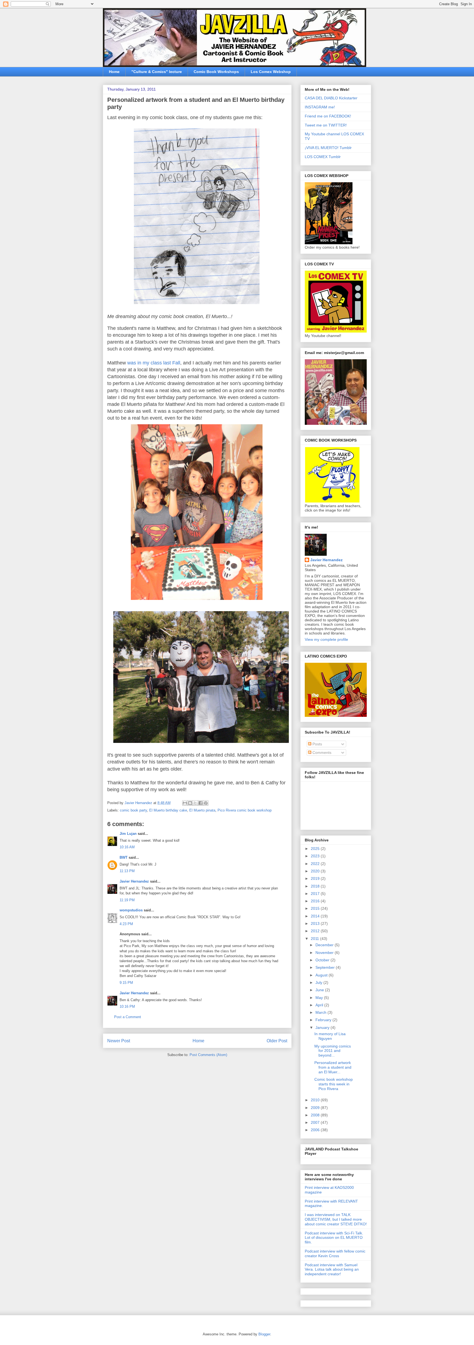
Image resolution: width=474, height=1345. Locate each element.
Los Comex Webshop (271, 71)
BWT (124, 857)
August (322, 975)
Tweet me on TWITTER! (326, 125)
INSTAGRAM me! (320, 107)
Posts (316, 744)
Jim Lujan (128, 834)
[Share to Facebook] (200, 803)
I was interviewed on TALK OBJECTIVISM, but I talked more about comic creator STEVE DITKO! (336, 1219)
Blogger (264, 1334)
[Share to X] (195, 803)
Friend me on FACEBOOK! (328, 116)
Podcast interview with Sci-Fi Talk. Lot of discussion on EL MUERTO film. (334, 1238)
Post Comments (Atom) (208, 1055)
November (325, 952)
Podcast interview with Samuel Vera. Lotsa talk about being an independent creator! (332, 1269)
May (319, 997)
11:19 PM (127, 900)
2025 (316, 848)
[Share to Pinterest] (205, 803)
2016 (316, 901)
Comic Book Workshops (216, 71)
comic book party (133, 810)
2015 (316, 908)
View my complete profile (326, 639)
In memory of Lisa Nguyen (330, 1036)
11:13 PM (127, 871)
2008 (316, 1115)
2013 (316, 923)
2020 (316, 871)
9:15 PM (126, 983)
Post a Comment (127, 1017)
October (323, 960)
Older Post (277, 1040)
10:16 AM (127, 847)
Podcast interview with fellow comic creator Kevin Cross (335, 1253)
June (320, 990)
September (325, 967)
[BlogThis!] (190, 803)
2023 (316, 856)
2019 (316, 878)
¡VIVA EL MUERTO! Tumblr (328, 147)
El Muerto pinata (202, 810)
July (319, 982)
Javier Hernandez (134, 881)
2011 (315, 938)
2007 (316, 1122)
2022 (316, 863)
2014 (316, 916)
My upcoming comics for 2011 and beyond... (332, 1051)
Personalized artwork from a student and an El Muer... (332, 1067)
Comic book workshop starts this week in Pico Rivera (333, 1084)
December (325, 945)
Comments (321, 752)
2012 (316, 931)
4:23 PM (126, 924)
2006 (316, 1130)
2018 (316, 886)
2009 (316, 1107)
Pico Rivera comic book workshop (245, 810)
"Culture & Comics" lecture (156, 71)
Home (114, 71)
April (319, 1005)
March (321, 1012)
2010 (316, 1100)
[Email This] (185, 803)
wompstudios (131, 910)
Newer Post (118, 1040)
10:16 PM (127, 1006)
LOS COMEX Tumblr (323, 157)
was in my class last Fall (153, 363)
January (323, 1027)
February (323, 1020)
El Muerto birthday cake (168, 810)
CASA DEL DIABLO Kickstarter (331, 98)
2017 (316, 893)
